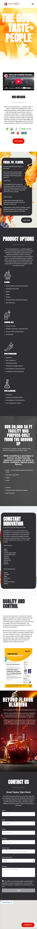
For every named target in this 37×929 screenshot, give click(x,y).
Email (3, 820)
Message (4, 866)
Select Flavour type (7, 857)
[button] (32, 3)
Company (4, 838)
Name (3, 810)
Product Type (5, 848)
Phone (4, 829)
